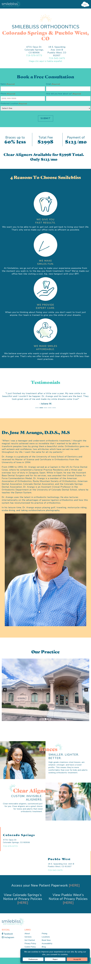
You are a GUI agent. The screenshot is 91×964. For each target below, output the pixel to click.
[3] (45, 724)
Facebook (8, 939)
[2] (43, 724)
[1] (40, 724)
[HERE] (74, 891)
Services (28, 942)
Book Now (46, 946)
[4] (48, 724)
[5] (50, 724)
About (27, 939)
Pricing (44, 939)
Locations (46, 942)
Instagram (9, 943)
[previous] (5, 695)
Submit (46, 118)
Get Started (30, 946)
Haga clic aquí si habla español (45, 61)
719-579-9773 (34, 55)
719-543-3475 (57, 58)
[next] (86, 695)
